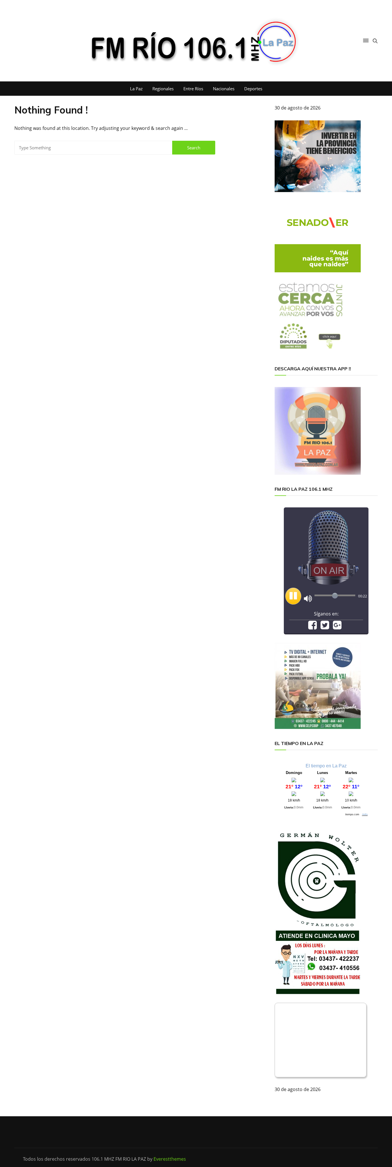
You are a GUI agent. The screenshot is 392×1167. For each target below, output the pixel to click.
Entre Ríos (193, 88)
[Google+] (337, 627)
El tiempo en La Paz (326, 765)
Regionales (163, 88)
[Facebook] (312, 627)
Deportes (253, 88)
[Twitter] (325, 627)
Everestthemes (170, 1159)
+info (365, 814)
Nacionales (223, 88)
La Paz (136, 88)
